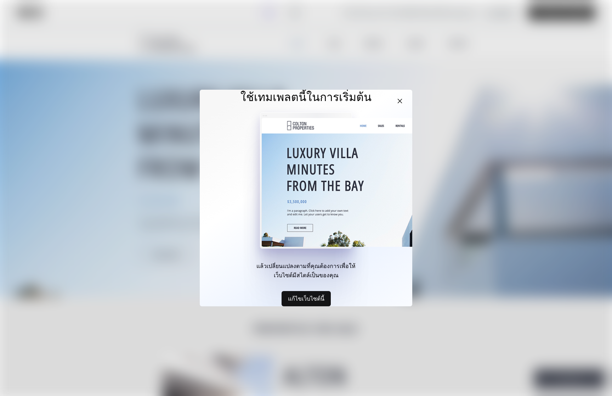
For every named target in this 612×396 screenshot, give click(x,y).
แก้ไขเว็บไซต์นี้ (306, 298)
